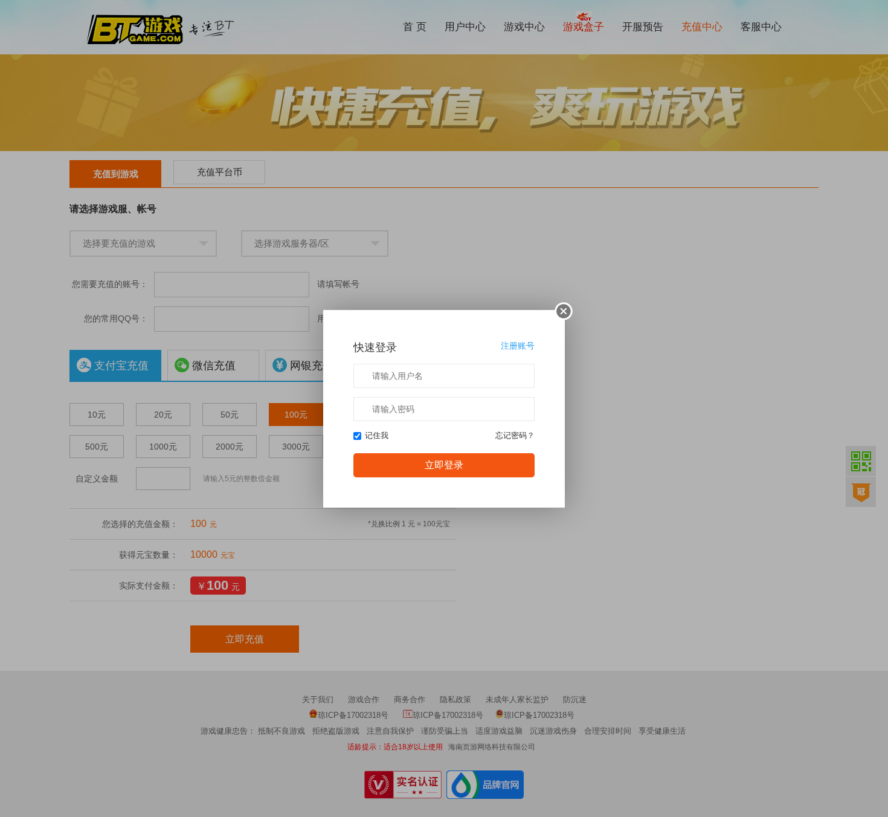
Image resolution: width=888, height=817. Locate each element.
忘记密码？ (515, 435)
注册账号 (518, 345)
